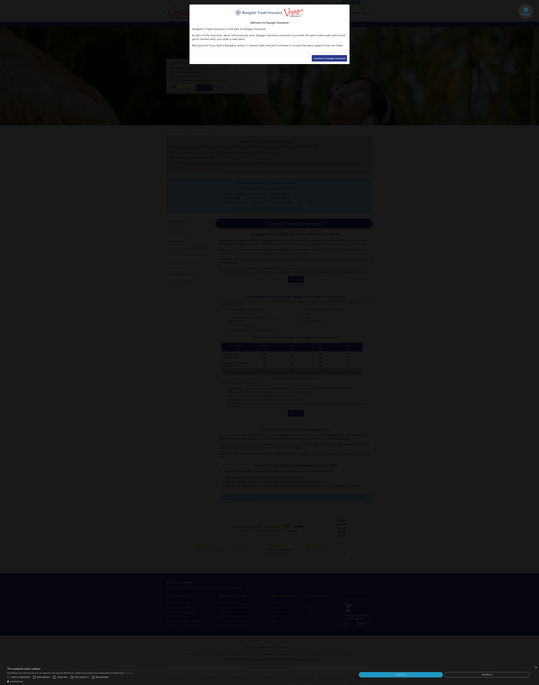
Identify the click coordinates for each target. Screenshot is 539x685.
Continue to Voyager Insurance (329, 58)
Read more (129, 673)
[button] (70, 681)
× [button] (536, 667)
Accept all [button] (401, 674)
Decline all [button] (487, 674)
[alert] (269, 674)
